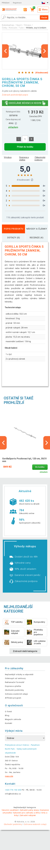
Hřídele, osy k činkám (36, 28)
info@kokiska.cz (13, 794)
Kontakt (8, 723)
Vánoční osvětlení (10, 810)
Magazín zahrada (13, 719)
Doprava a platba (24, 158)
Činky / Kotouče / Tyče (13, 28)
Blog (7, 715)
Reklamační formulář (14, 682)
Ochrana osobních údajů (16, 694)
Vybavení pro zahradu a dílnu (26, 813)
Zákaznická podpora (40, 158)
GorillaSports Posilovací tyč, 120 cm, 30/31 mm (24, 460)
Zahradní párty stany (29, 810)
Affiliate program (13, 698)
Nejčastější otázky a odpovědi (19, 674)
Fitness (27, 25)
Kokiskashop (8, 25)
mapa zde (9, 776)
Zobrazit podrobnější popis (15, 95)
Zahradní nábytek (28, 815)
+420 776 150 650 (13, 790)
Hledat (44, 17)
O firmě (8, 711)
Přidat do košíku (25, 146)
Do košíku (39, 467)
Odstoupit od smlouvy (15, 678)
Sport (19, 25)
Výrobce (8, 157)
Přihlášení (5, 3)
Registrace (17, 3)
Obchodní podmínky (14, 690)
